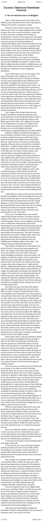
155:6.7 (2, 193)
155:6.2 (2, 27)
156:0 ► (39, 2)
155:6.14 (3, 429)
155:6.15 (3, 440)
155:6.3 (2, 73)
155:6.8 (2, 214)
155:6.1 (2, 20)
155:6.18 (3, 486)
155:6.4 (2, 112)
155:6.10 (3, 286)
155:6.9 (2, 246)
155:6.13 (3, 406)
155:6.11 (3, 336)
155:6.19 (3, 507)
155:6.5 (2, 132)
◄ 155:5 (4, 2)
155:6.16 (3, 445)
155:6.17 (3, 459)
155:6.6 (2, 168)
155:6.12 (3, 365)
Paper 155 (21, 2)
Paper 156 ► (37, 519)
